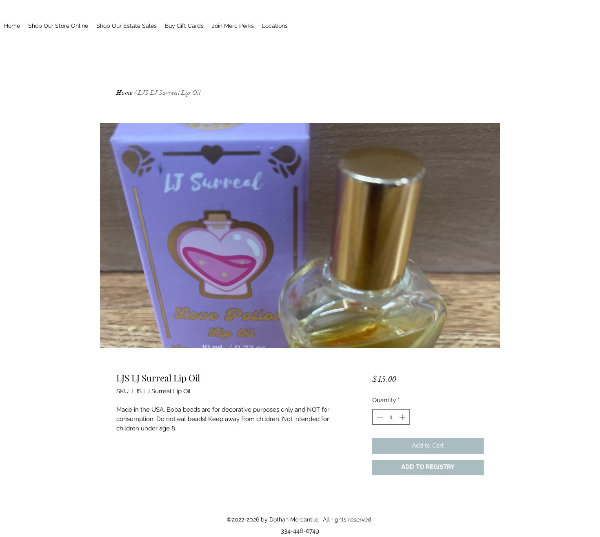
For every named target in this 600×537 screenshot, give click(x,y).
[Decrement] (378, 417)
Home (124, 93)
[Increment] (403, 417)
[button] (428, 468)
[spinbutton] (391, 417)
